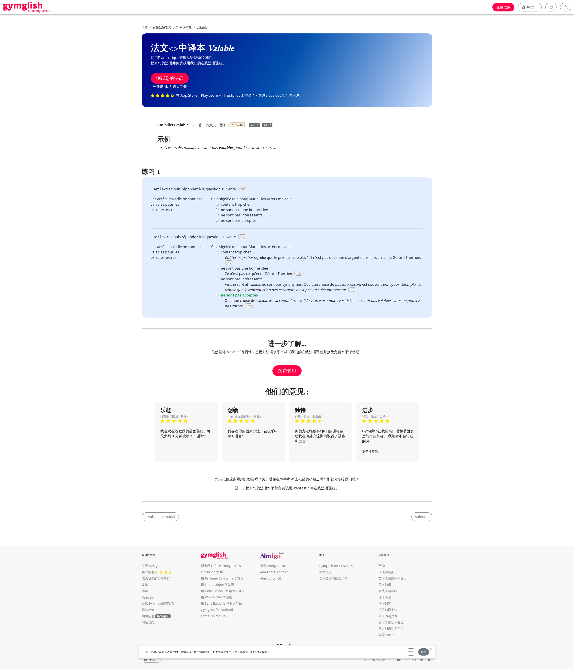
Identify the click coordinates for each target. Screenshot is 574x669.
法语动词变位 (387, 610)
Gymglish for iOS (213, 616)
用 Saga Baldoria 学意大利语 (221, 603)
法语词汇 (384, 603)
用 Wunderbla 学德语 (216, 597)
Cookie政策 (260, 652)
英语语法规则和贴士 (392, 578)
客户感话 (148, 572)
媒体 (145, 584)
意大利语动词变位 (391, 628)
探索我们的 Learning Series (221, 566)
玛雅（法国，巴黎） (375, 416)
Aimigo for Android (274, 572)
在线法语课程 (162, 27)
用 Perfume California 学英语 (222, 578)
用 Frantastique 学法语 (217, 584)
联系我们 (148, 597)
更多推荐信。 (371, 451)
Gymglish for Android (217, 610)
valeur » (421, 516)
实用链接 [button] (383, 555)
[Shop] (551, 7)
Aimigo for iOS (271, 578)
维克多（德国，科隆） (174, 416)
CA (269, 125)
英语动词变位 (387, 616)
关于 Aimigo (150, 566)
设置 (411, 652)
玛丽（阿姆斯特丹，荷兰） (245, 416)
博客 (145, 591)
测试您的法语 (169, 78)
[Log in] (565, 7)
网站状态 (148, 622)
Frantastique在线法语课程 (313, 488)
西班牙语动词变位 (391, 622)
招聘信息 (148, 616)
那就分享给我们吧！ (343, 479)
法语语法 (384, 597)
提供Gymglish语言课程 (158, 603)
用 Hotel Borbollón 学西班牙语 (223, 591)
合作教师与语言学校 (333, 578)
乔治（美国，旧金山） (309, 416)
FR (257, 125)
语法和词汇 (386, 572)
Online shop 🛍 (212, 572)
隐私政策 (148, 610)
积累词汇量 (184, 27)
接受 (423, 652)
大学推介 (325, 572)
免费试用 (503, 7)
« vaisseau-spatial (160, 516)
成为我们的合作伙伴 (156, 578)
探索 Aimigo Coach (274, 566)
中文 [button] (530, 7)
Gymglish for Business (336, 566)
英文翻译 (384, 584)
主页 (145, 27)
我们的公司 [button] (148, 555)
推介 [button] (322, 555)
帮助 (381, 566)
